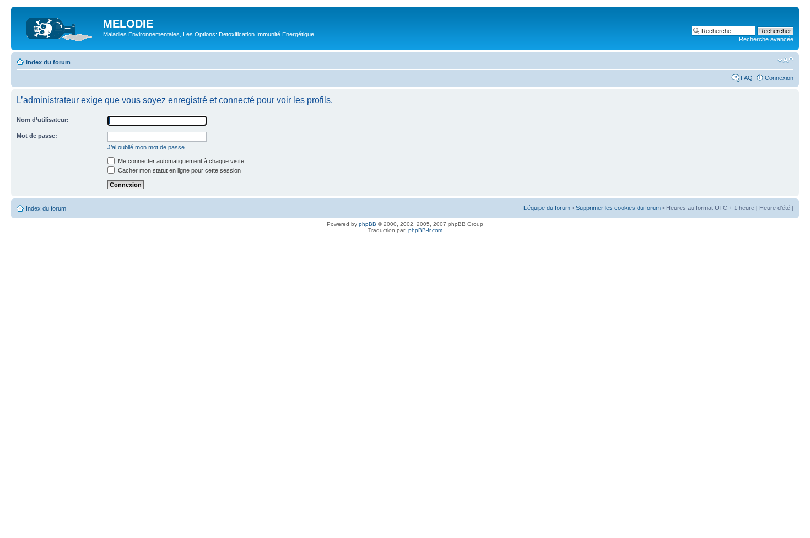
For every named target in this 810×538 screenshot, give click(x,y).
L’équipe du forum (546, 208)
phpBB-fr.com (425, 230)
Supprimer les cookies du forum (618, 208)
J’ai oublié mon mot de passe (146, 147)
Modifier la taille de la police (785, 60)
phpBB (367, 224)
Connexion (779, 77)
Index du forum (48, 62)
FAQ (747, 77)
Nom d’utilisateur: (43, 119)
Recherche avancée (766, 39)
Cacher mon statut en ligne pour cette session (178, 170)
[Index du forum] (58, 27)
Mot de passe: (37, 135)
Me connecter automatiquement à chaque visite (180, 161)
